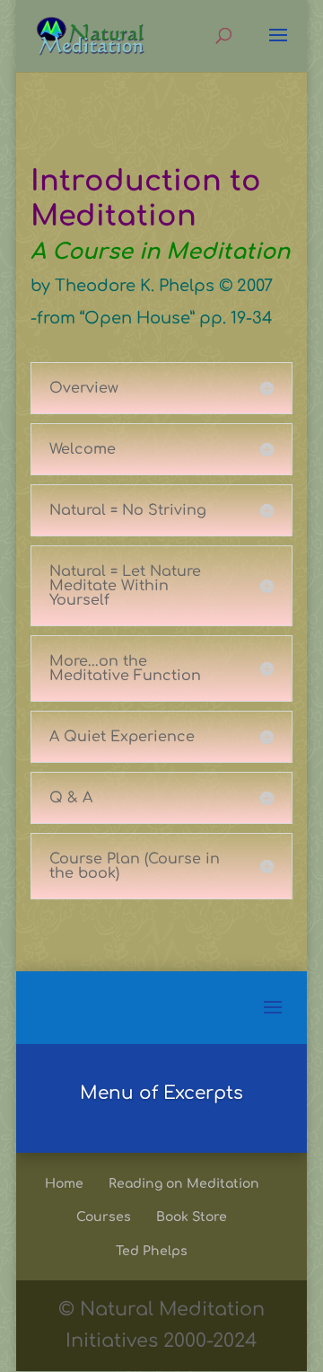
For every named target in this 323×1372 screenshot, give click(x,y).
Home (64, 1184)
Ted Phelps (152, 1251)
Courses (103, 1217)
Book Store (191, 1217)
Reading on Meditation (184, 1184)
